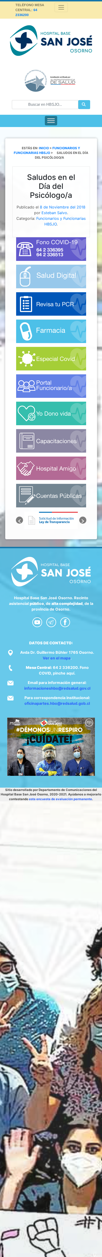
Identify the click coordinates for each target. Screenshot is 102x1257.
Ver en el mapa (56, 658)
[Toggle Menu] (51, 120)
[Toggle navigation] (61, 7)
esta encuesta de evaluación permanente (60, 799)
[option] (51, 520)
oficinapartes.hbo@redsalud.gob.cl (57, 703)
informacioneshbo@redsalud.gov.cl (57, 688)
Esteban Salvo (54, 212)
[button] (19, 520)
